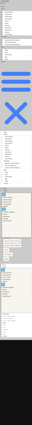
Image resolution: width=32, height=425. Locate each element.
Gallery (3, 8)
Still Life (7, 21)
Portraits (7, 25)
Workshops (4, 36)
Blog (6, 57)
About (2, 47)
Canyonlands (8, 19)
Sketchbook (8, 27)
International (8, 14)
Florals (6, 23)
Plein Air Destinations (10, 42)
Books (6, 59)
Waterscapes (8, 16)
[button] (16, 97)
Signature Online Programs (12, 40)
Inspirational (8, 30)
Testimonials (8, 55)
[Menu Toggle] (4, 194)
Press (6, 52)
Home (2, 6)
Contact (3, 61)
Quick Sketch (8, 34)
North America (9, 12)
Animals (7, 32)
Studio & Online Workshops (12, 44)
